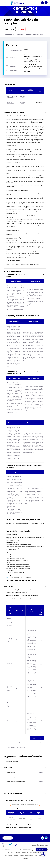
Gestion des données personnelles (35, 852)
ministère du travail (14, 850)
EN (42, 34)
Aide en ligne (21, 34)
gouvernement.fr (6, 849)
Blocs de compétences (12, 271)
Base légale (8, 767)
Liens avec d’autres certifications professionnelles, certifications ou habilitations (23, 757)
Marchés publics (25, 852)
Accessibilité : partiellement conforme (26, 855)
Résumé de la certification (14, 112)
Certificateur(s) (9, 84)
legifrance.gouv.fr (26, 849)
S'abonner (7, 838)
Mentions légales (41, 855)
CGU (36, 855)
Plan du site (16, 855)
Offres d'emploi (10, 852)
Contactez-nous (25, 858)
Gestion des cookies (8, 855)
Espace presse (17, 852)
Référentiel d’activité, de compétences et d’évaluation (18, 827)
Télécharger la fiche (9, 34)
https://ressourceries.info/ (39, 103)
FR (40, 34)
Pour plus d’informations (13, 793)
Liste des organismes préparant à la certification (25, 804)
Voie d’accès (8, 586)
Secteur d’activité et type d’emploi (17, 531)
